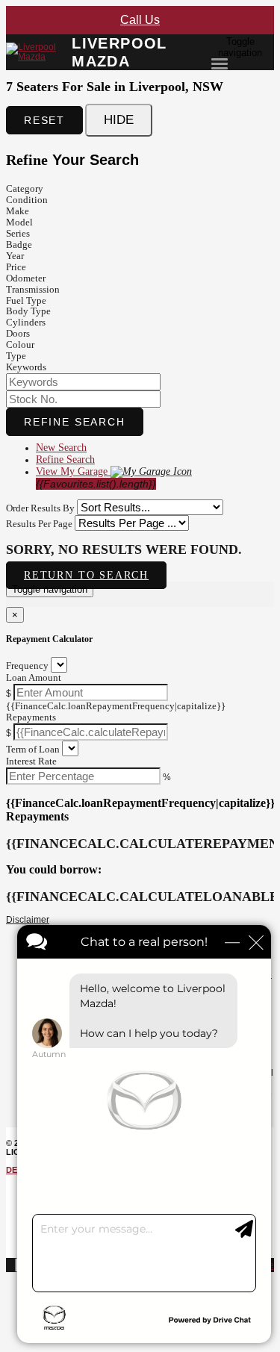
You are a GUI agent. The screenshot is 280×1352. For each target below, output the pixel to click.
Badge (19, 244)
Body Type (28, 311)
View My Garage (96, 478)
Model (19, 222)
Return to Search (86, 575)
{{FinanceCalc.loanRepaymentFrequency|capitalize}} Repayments (115, 711)
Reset (44, 120)
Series (18, 233)
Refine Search (74, 422)
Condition (27, 199)
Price (16, 266)
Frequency (27, 665)
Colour (20, 344)
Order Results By (40, 508)
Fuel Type (26, 300)
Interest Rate (31, 761)
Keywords (26, 367)
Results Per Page (39, 523)
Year (15, 255)
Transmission (33, 289)
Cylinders (26, 322)
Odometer (26, 278)
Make (17, 210)
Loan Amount (33, 677)
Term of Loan (33, 749)
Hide (119, 120)
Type (16, 355)
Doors (18, 333)
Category (24, 188)
